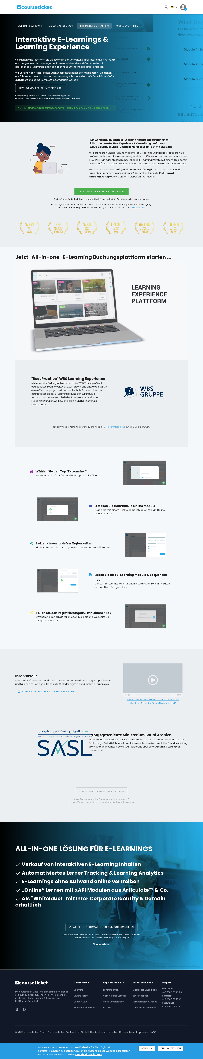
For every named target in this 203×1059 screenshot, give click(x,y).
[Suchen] (166, 7)
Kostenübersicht (137, 207)
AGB (153, 1032)
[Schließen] (5, 1046)
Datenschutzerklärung (114, 427)
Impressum (142, 1032)
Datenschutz (126, 1032)
